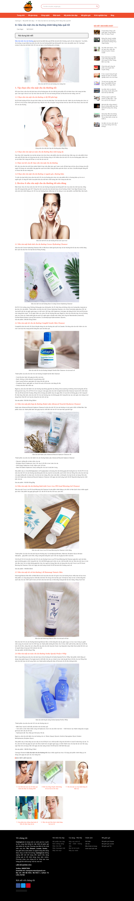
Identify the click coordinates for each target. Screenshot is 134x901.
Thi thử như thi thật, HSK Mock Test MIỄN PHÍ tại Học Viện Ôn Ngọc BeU (109, 83)
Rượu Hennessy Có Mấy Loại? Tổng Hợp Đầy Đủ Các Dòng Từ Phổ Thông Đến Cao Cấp (109, 59)
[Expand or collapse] (86, 35)
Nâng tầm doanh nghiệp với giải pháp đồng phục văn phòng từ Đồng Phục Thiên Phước (109, 41)
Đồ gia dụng (32, 15)
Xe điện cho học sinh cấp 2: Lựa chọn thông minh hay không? (110, 124)
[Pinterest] (28, 885)
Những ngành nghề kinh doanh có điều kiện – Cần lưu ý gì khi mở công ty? (109, 98)
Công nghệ (45, 15)
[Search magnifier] (97, 6)
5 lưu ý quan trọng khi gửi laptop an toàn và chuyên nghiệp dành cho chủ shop (109, 75)
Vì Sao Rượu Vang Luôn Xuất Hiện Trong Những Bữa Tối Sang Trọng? (109, 32)
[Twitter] (23, 885)
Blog (112, 15)
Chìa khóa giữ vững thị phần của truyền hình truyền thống (108, 67)
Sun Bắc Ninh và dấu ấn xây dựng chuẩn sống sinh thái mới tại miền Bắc (109, 90)
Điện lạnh (56, 15)
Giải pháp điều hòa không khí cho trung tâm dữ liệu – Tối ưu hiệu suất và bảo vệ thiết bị (109, 116)
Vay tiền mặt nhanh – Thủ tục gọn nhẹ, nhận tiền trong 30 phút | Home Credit (109, 50)
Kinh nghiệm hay (100, 15)
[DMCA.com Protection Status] (21, 891)
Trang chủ (21, 15)
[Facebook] (18, 885)
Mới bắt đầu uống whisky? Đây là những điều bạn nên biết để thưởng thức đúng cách (110, 107)
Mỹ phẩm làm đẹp (70, 15)
